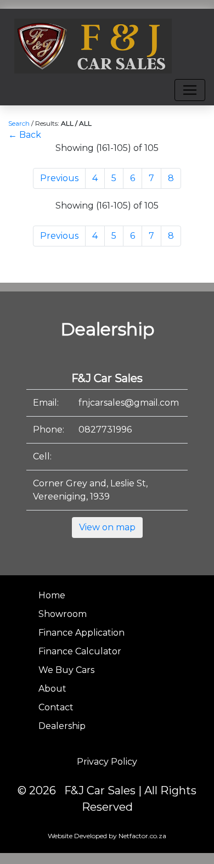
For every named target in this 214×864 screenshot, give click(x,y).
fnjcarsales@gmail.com (128, 402)
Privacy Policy (107, 761)
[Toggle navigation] (189, 90)
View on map (107, 527)
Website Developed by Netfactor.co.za (107, 836)
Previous (59, 178)
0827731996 (105, 429)
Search (19, 123)
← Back (24, 135)
